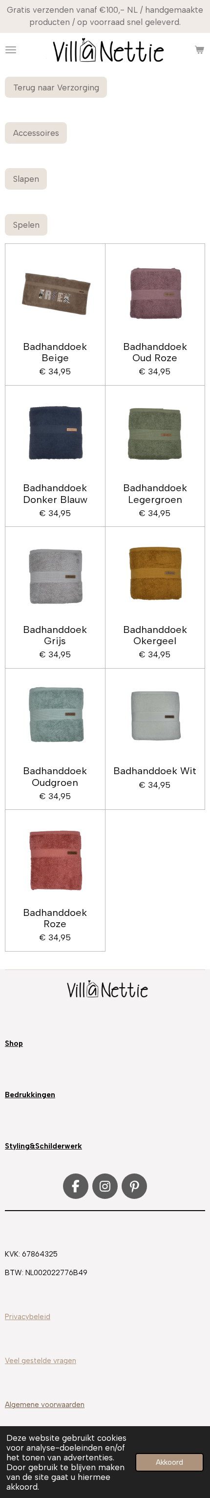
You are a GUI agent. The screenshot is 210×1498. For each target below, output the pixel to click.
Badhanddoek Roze (55, 918)
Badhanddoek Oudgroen (55, 776)
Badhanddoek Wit (154, 771)
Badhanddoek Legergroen (155, 493)
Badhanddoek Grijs (55, 635)
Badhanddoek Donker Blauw (55, 493)
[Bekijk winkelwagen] (199, 50)
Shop (14, 1043)
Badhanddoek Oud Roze (155, 352)
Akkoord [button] (169, 1462)
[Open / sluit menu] (10, 50)
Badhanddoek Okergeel (155, 635)
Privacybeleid (27, 1316)
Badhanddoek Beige (55, 352)
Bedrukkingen (30, 1094)
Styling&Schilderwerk (43, 1146)
